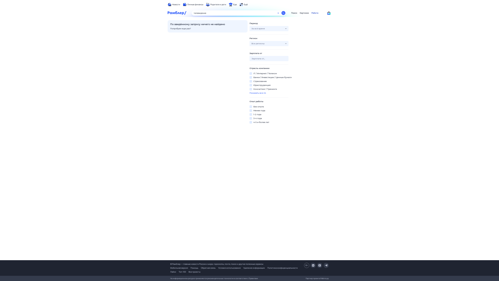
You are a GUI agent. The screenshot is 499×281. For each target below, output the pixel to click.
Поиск (294, 13)
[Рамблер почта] (328, 13)
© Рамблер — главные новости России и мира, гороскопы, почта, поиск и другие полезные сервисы (216, 264)
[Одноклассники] (319, 265)
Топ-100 (182, 271)
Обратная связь (208, 268)
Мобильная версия (179, 268)
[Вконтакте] (313, 265)
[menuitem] (174, 5)
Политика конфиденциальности (282, 268)
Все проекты (194, 271)
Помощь (194, 268)
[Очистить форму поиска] (278, 13)
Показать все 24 (258, 93)
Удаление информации (254, 268)
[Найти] (283, 13)
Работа (314, 13)
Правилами (253, 278)
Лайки (173, 271)
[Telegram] (326, 265)
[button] (269, 28)
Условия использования (229, 268)
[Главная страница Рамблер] (177, 13)
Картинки (304, 13)
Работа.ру (324, 278)
